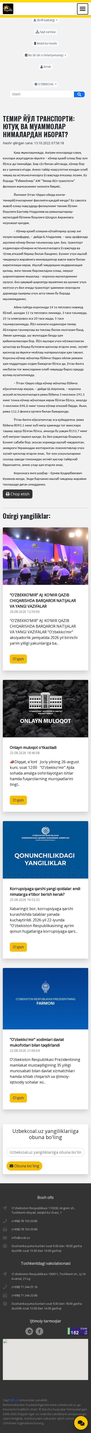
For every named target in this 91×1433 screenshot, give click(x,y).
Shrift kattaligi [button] (45, 20)
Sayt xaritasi (47, 32)
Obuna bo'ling (26, 1165)
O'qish (18, 659)
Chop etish (19, 494)
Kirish (47, 67)
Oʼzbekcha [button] (45, 84)
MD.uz (14, 1400)
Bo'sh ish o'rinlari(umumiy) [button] (46, 55)
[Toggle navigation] (82, 9)
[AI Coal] (81, 1423)
